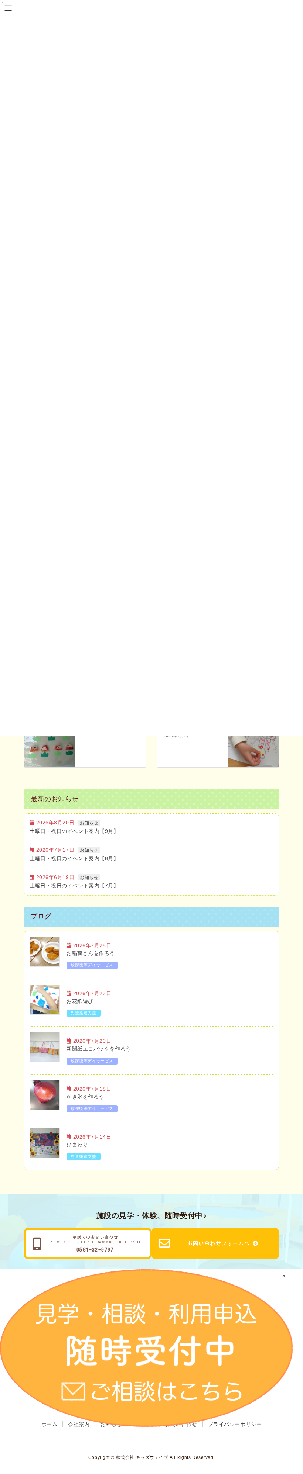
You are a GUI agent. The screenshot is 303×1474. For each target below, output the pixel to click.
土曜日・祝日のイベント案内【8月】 (74, 858)
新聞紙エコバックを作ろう (99, 1049)
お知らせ (89, 823)
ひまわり (77, 1145)
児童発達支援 (83, 1013)
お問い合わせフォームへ (218, 1243)
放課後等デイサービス (92, 965)
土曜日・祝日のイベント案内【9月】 (74, 831)
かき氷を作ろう (85, 1097)
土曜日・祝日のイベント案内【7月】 (74, 886)
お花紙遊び (80, 1001)
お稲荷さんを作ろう (91, 953)
